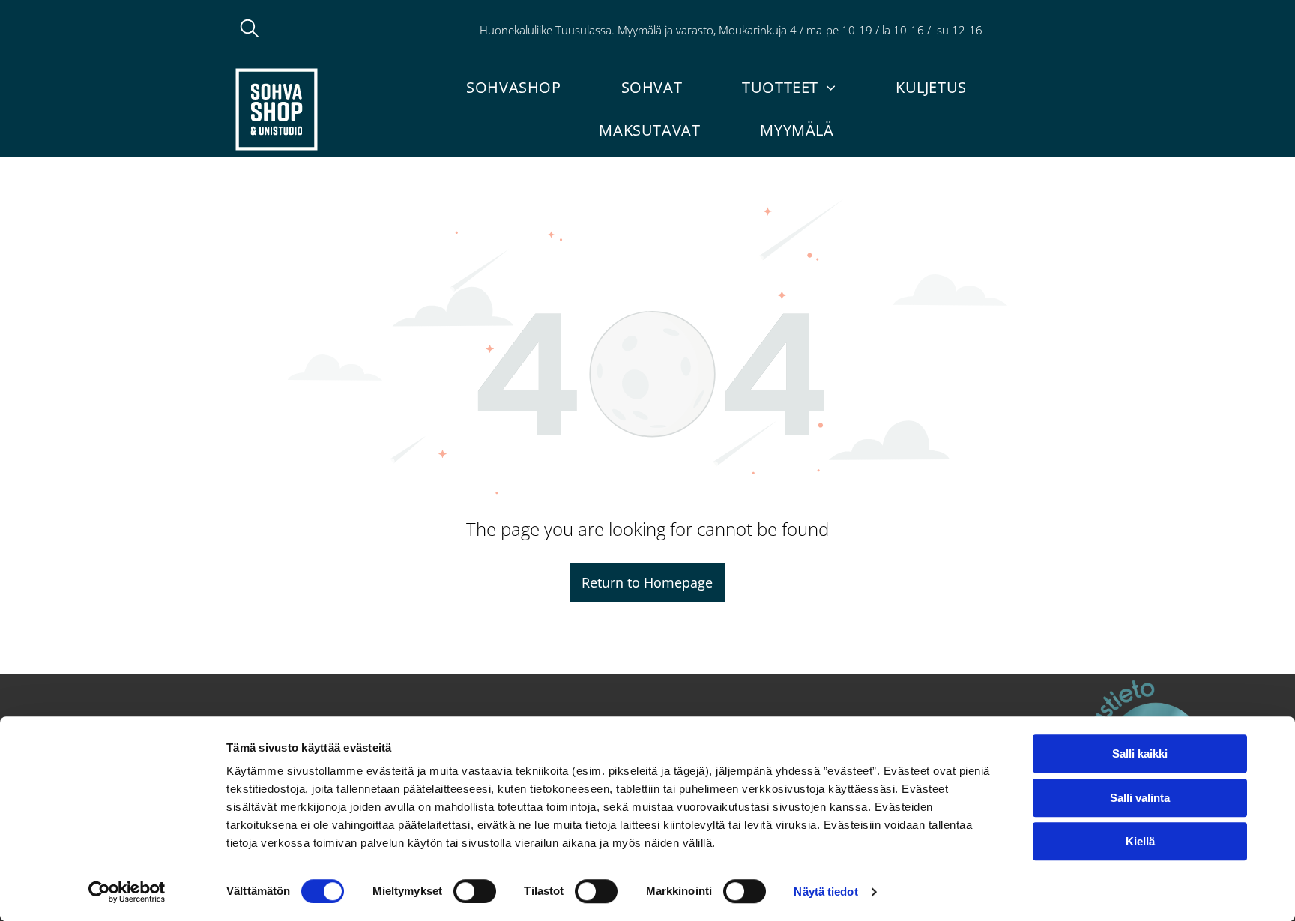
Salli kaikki (1140, 753)
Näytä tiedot (825, 891)
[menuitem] (513, 87)
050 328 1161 (1025, 29)
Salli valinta (1140, 797)
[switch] (474, 891)
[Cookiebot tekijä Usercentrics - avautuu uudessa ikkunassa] (127, 892)
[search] (249, 30)
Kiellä (1140, 841)
